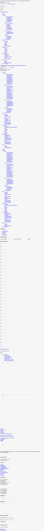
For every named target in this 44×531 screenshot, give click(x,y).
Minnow (6, 44)
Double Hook (9, 38)
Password (2, 7)
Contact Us (2, 475)
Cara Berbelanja (3, 466)
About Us (2, 464)
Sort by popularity (8, 356)
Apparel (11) (5, 231)
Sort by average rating (8, 357)
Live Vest (6, 55)
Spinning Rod (9, 28)
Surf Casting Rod (10, 29)
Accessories (5, 53)
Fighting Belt (7, 54)
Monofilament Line (10, 32)
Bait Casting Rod (10, 23)
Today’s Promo (5, 63)
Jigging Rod (9, 25)
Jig (5, 43)
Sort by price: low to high (9, 359)
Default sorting (7, 355)
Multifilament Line (10, 33)
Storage (6, 61)
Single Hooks (9, 36)
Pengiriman (2, 469)
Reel (5, 15)
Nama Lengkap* (3, 517)
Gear (3, 59)
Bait (3, 40)
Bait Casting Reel (10, 16)
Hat (5, 48)
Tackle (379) (5, 234)
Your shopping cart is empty (5, 2)
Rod (5, 22)
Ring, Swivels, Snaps (8, 56)
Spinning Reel (9, 18)
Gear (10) (4, 233)
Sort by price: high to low (9, 360)
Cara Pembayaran (3, 467)
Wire (7, 34)
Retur (1, 470)
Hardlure (6, 41)
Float (5, 57)
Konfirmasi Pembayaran (4, 468)
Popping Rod (9, 27)
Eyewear (6, 49)
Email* (1, 519)
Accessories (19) (5, 230)
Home (4, 13)
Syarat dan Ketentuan (4, 472)
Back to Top (2, 529)
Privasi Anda (2, 473)
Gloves (6, 50)
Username (2, 5)
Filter (29, 239)
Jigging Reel (9, 17)
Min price (2, 239)
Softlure (6, 42)
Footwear (6, 52)
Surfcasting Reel (9, 19)
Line (5, 30)
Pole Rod (8, 26)
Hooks (6, 35)
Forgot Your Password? (4, 11)
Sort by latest (7, 358)
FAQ (1, 474)
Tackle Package (7, 39)
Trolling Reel (9, 20)
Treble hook (9, 37)
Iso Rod (8, 24)
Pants (6, 51)
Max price (15, 239)
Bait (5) (4, 232)
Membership (2, 465)
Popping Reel (9, 21)
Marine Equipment (8, 62)
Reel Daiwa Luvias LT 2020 (6, 435)
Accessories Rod (7, 58)
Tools (6, 60)
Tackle (4, 14)
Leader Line (9, 31)
